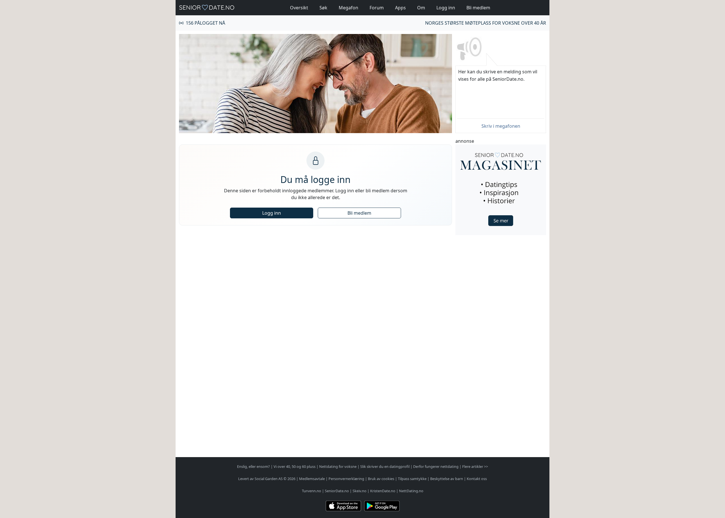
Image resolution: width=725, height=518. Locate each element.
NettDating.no (411, 490)
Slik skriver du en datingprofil (385, 466)
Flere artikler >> (475, 466)
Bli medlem (478, 8)
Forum (377, 8)
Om (421, 8)
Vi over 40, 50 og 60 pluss (294, 466)
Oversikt (299, 8)
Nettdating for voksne (338, 466)
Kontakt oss (477, 478)
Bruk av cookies (381, 478)
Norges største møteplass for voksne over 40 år (485, 23)
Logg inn (445, 8)
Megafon (348, 8)
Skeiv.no (359, 490)
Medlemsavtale (312, 478)
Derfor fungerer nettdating (436, 466)
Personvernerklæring (346, 478)
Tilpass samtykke (412, 478)
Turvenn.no (311, 490)
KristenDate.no (382, 490)
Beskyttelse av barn (446, 478)
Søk (323, 8)
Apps (400, 8)
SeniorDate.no (337, 490)
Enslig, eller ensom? (253, 466)
